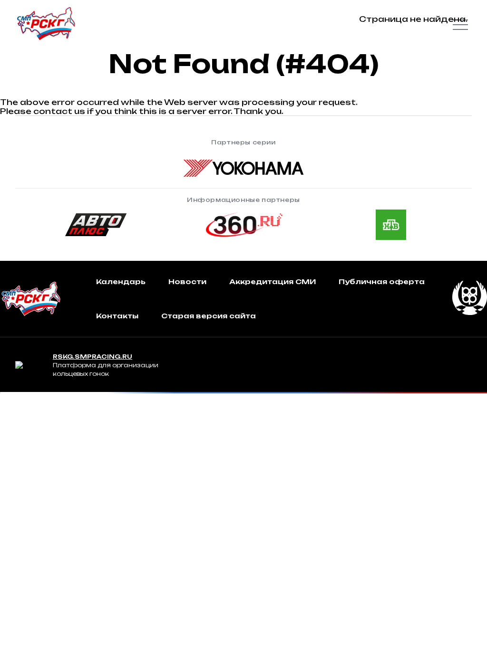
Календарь (121, 281)
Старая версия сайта (208, 316)
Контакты (117, 316)
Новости (187, 281)
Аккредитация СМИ (272, 281)
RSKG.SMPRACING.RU (92, 356)
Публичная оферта (382, 281)
